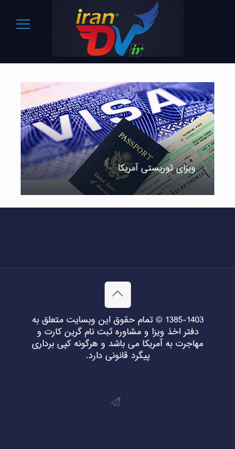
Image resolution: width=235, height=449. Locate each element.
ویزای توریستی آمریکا (157, 168)
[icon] (115, 403)
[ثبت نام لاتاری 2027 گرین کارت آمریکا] (117, 28)
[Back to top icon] (118, 295)
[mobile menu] (23, 25)
